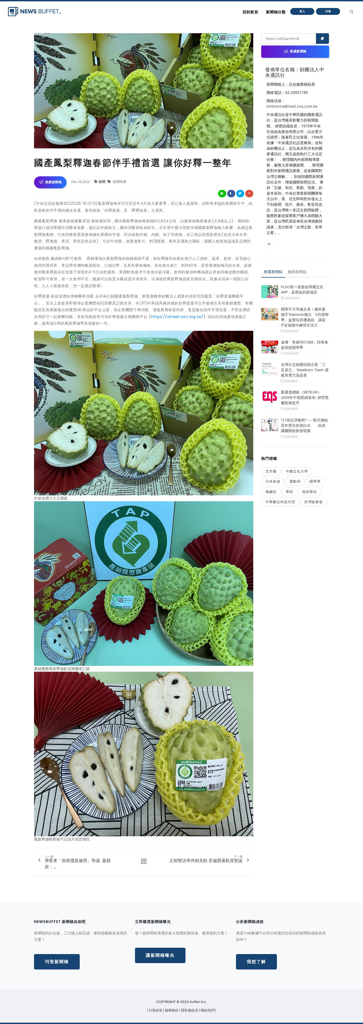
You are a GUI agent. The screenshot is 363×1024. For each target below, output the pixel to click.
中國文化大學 (297, 471)
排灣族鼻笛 (313, 501)
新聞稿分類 (275, 12)
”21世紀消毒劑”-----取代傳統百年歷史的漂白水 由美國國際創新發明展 (304, 425)
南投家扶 (309, 491)
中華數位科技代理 (280, 501)
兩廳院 (271, 491)
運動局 (295, 481)
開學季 (315, 481)
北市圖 (271, 471)
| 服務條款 (171, 1010)
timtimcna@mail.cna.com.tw (292, 106)
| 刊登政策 (155, 1010)
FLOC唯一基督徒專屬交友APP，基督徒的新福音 (302, 289)
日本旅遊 (272, 481)
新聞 (102, 181)
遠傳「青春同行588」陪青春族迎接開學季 (304, 345)
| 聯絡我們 (207, 1010)
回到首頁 (250, 12)
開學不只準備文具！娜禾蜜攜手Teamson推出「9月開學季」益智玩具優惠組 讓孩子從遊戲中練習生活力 (304, 317)
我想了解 (256, 962)
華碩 (289, 491)
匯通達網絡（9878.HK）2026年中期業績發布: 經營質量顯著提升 (305, 397)
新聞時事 (119, 181)
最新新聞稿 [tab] (297, 271)
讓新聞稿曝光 (160, 955)
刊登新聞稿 (57, 962)
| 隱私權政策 (189, 1010)
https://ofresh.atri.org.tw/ (177, 316)
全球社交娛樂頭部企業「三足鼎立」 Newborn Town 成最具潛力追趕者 (304, 370)
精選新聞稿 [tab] (273, 271)
